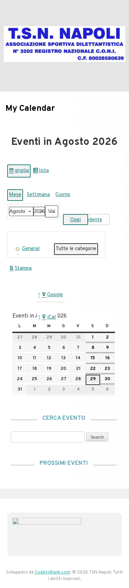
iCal (48, 319)
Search (95, 437)
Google (52, 297)
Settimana (38, 195)
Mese (15, 195)
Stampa (20, 270)
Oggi (75, 220)
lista (42, 173)
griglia (20, 173)
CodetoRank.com (52, 572)
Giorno (62, 195)
